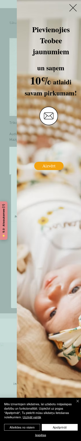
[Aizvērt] (75, 404)
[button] (73, 7)
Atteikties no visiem (22, 427)
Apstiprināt (60, 427)
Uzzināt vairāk (32, 417)
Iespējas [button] (40, 435)
